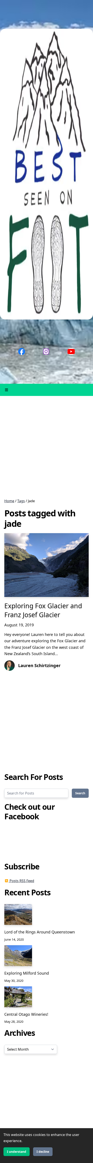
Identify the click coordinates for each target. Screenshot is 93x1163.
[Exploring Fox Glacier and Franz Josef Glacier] (46, 565)
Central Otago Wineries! (26, 1014)
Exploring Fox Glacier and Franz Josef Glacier (43, 610)
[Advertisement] (46, 447)
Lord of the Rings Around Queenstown (39, 932)
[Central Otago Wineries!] (18, 996)
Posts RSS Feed (21, 880)
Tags (21, 501)
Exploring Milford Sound (26, 973)
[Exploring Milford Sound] (18, 955)
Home (9, 501)
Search (80, 793)
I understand (16, 1151)
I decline (43, 1151)
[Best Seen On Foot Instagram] (46, 351)
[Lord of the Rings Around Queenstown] (18, 914)
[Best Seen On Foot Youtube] (71, 351)
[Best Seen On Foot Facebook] (21, 351)
